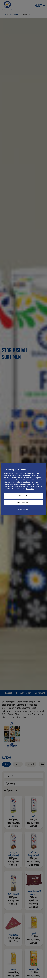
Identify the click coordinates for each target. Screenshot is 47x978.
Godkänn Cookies (23, 502)
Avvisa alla (23, 496)
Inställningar (23, 509)
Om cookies (30, 489)
